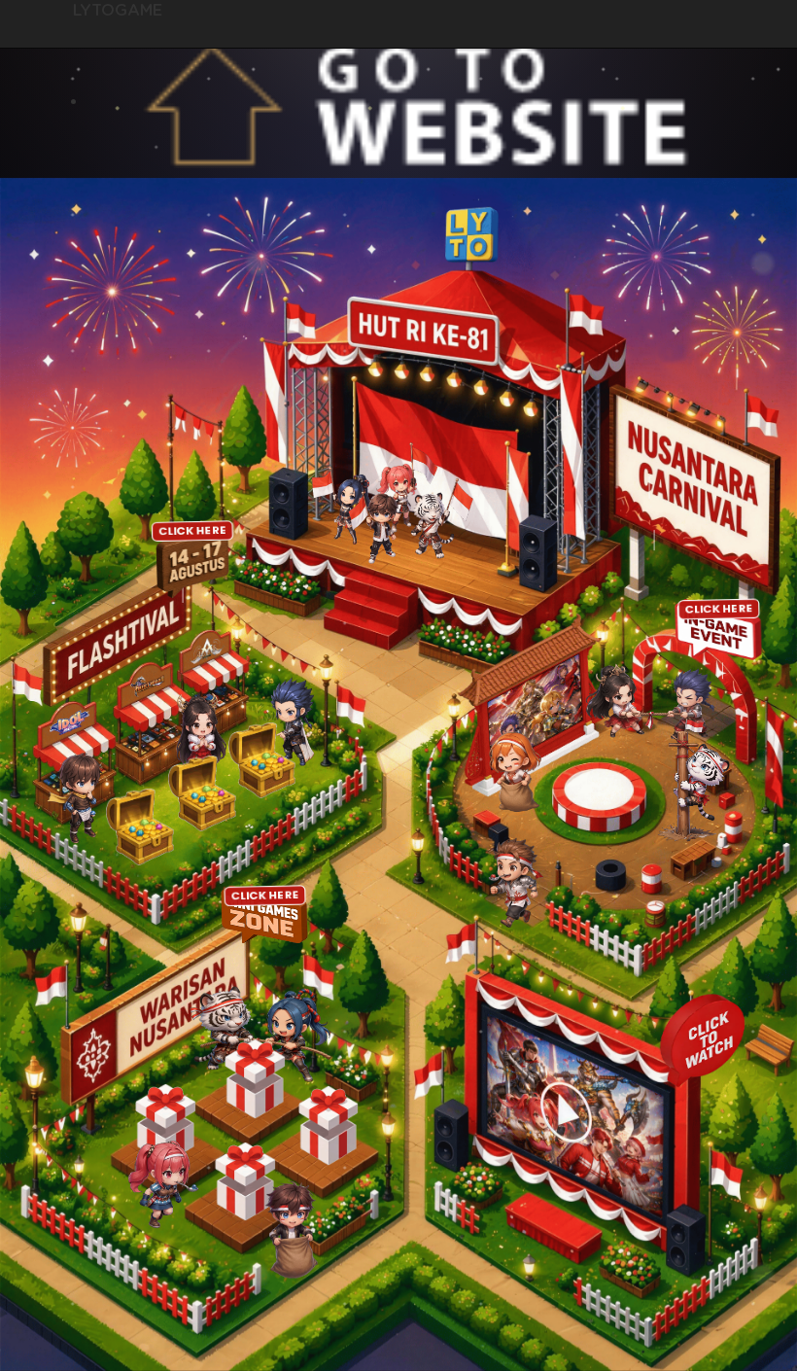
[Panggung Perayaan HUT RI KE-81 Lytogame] (389, 502)
